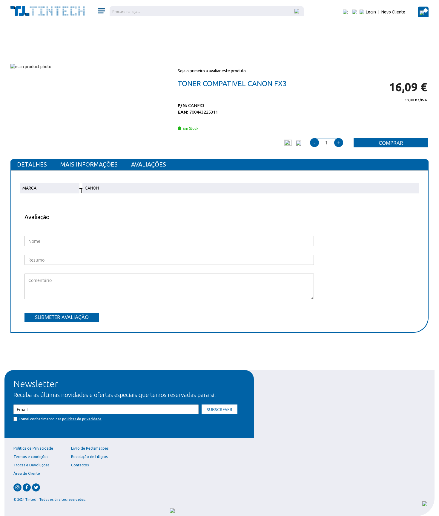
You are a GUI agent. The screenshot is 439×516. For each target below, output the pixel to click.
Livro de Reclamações (90, 448)
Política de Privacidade (33, 448)
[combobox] (207, 11)
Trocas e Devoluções (31, 465)
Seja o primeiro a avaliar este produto (212, 70)
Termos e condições (30, 456)
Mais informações (89, 164)
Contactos (80, 465)
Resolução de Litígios (89, 456)
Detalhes (32, 164)
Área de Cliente (26, 473)
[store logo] (47, 11)
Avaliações (148, 164)
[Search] (297, 10)
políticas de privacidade (82, 419)
